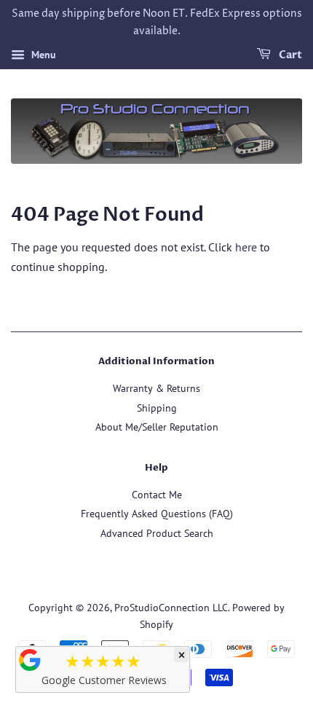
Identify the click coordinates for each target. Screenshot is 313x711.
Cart (289, 55)
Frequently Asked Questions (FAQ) (157, 513)
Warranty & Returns (156, 388)
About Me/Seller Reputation (156, 426)
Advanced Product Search (156, 533)
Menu (42, 54)
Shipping (157, 408)
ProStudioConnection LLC (171, 607)
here (246, 247)
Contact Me (157, 494)
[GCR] (30, 660)
